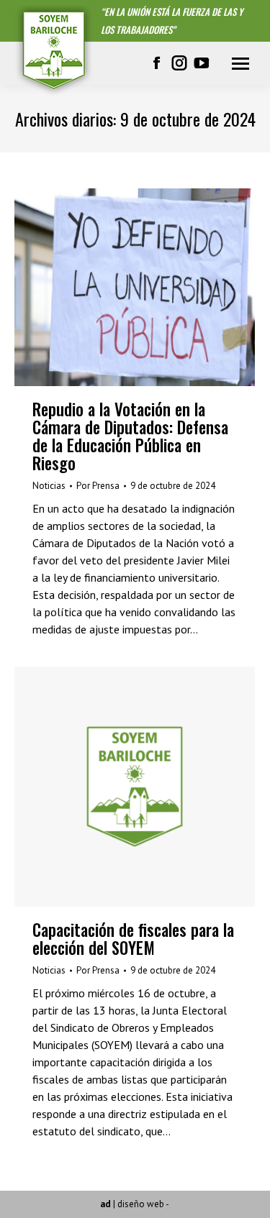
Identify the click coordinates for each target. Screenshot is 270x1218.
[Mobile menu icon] (240, 63)
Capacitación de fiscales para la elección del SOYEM (133, 938)
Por (98, 486)
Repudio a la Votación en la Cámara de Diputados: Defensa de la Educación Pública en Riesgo (130, 436)
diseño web (140, 1204)
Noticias (49, 486)
